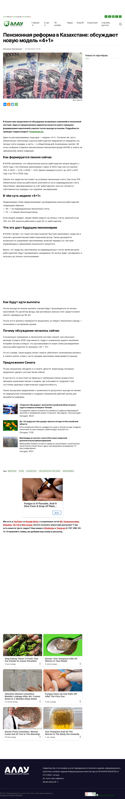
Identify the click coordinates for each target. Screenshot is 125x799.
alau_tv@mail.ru (57, 778)
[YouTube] (120, 16)
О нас (46, 22)
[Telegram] (12, 104)
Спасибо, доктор (106, 23)
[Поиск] (120, 24)
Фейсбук (7, 525)
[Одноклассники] (110, 16)
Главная (35, 22)
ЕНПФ (21, 471)
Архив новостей (49, 782)
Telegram (61, 528)
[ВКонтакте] (106, 16)
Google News (32, 521)
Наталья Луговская (12, 49)
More (57, 513)
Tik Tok (16, 525)
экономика (68, 471)
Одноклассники (71, 521)
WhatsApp (49, 528)
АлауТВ (80, 22)
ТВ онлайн (57, 23)
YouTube (18, 521)
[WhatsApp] (16, 104)
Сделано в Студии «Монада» (11, 795)
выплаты (12, 471)
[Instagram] (113, 16)
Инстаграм (27, 525)
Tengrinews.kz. (36, 131)
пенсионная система (49, 471)
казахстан (31, 471)
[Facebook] (117, 16)
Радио (70, 22)
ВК (61, 521)
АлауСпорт (92, 22)
